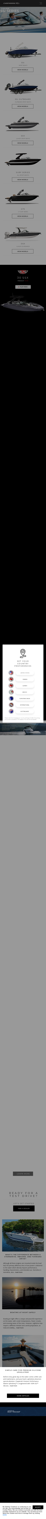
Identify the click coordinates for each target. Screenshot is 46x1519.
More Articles (23, 1396)
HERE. (5, 1515)
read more (13, 1386)
